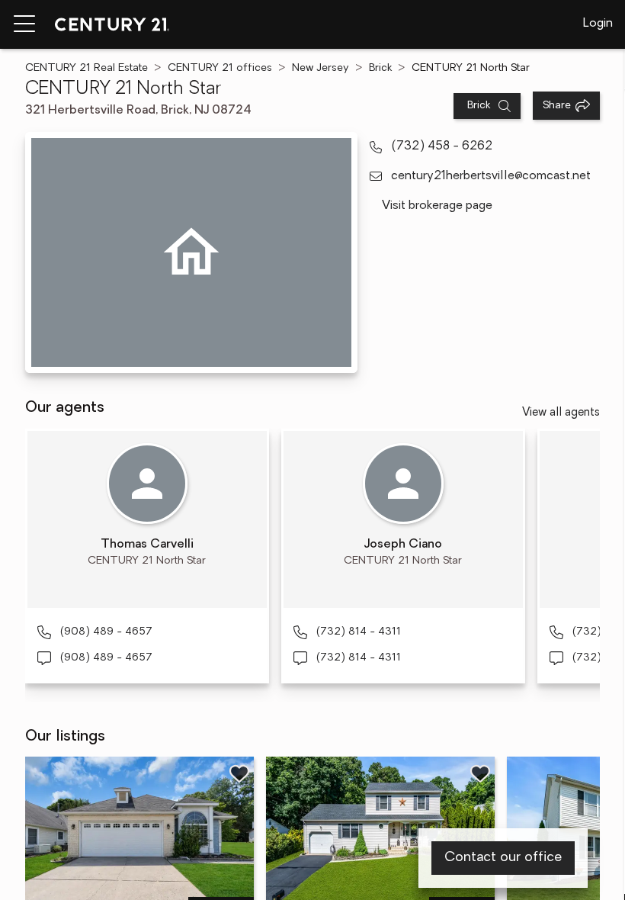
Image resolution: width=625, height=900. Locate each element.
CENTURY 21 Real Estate (86, 68)
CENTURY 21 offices (220, 68)
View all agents (561, 413)
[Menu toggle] (24, 24)
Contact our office (503, 858)
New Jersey (320, 68)
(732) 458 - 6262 (441, 146)
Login (598, 24)
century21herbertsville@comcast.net (491, 176)
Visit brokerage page (437, 206)
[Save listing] (239, 773)
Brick (380, 68)
